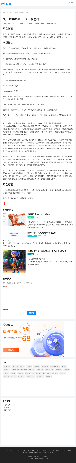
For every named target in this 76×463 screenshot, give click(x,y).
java (15, 366)
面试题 (21, 376)
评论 (5, 286)
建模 (20, 373)
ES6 (50, 450)
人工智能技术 (32, 236)
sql (64, 366)
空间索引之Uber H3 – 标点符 (39, 214)
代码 (24, 370)
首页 (4, 12)
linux (29, 366)
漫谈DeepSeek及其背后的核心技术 (42, 233)
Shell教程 (43, 450)
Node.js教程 (67, 450)
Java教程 (12, 450)
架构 (55, 373)
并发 (13, 373)
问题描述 (7, 407)
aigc (39, 23)
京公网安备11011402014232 (40, 459)
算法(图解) (31, 450)
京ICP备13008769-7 (42, 456)
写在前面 (7, 405)
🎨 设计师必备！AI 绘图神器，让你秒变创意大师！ (48, 251)
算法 (6, 376)
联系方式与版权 (48, 453)
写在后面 (7, 410)
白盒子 (9, 3)
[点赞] (4, 203)
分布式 (40, 370)
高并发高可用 (57, 450)
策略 (55, 23)
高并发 (49, 376)
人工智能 (9, 12)
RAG (42, 23)
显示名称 (5, 310)
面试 (13, 376)
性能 (28, 373)
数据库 (46, 373)
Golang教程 (21, 450)
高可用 (40, 376)
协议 (58, 370)
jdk (22, 366)
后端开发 (30, 217)
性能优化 (37, 373)
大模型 (52, 23)
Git (37, 450)
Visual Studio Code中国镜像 (32, 453)
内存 (31, 370)
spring (45, 366)
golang (7, 366)
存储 (6, 373)
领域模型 (30, 376)
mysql (36, 366)
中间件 (7, 370)
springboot (55, 366)
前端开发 (49, 370)
